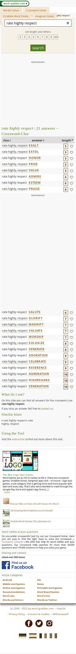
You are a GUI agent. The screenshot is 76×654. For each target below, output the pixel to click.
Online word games (14, 587)
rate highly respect (14, 158)
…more (6, 492)
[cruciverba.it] (52, 635)
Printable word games (49, 587)
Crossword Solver (36, 10)
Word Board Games (48, 592)
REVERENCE (38, 368)
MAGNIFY (36, 324)
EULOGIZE (36, 343)
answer (37, 140)
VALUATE (35, 330)
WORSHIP (36, 337)
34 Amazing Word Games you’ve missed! (32, 510)
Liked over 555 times (13, 557)
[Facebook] (28, 623)
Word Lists (8, 595)
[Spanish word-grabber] (32, 635)
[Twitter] (38, 623)
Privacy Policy (17, 614)
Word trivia (43, 595)
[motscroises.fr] (42, 635)
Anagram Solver (44, 16)
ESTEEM (35, 183)
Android (7, 580)
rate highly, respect (15, 145)
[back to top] (69, 416)
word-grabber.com (43, 608)
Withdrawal (59, 614)
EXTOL (34, 152)
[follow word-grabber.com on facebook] (18, 565)
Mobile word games (14, 584)
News (40, 584)
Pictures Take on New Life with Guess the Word (34, 503)
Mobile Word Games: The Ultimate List (31, 521)
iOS (39, 580)
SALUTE (34, 312)
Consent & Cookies (39, 614)
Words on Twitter (47, 600)
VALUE (34, 170)
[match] (71, 146)
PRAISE (34, 189)
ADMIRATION (39, 374)
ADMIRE (35, 176)
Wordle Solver (11, 10)
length (66, 140)
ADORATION (38, 355)
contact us (47, 408)
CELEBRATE (37, 361)
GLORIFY (35, 318)
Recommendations (14, 592)
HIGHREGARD (39, 380)
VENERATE (37, 349)
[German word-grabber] (21, 635)
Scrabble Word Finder (16, 16)
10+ (56, 37)
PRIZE (33, 164)
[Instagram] (48, 623)
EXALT (34, 145)
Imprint (61, 608)
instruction (18, 439)
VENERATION (39, 386)
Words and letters (13, 600)
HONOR (35, 158)
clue (6, 140)
